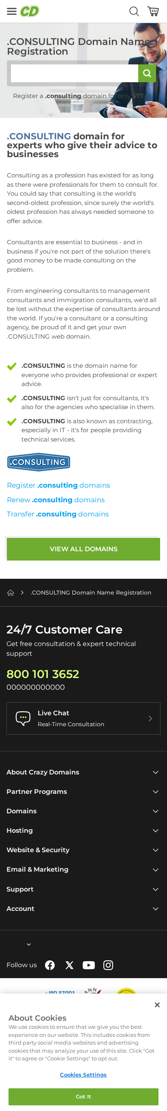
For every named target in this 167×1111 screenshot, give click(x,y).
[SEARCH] (147, 73)
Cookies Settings (83, 1074)
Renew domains (56, 500)
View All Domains (84, 549)
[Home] (10, 593)
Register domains (58, 485)
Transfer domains (58, 514)
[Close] (157, 1005)
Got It (84, 1096)
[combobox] (7, 944)
